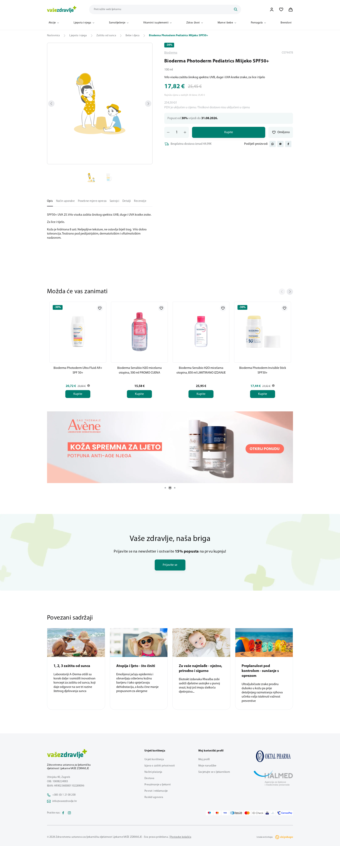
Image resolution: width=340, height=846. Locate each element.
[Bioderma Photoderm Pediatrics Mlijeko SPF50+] (273, 756)
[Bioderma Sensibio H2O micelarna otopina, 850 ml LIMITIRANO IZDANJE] (201, 331)
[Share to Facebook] (288, 144)
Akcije (52, 22)
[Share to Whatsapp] (272, 144)
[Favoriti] (281, 9)
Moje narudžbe (207, 765)
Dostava (149, 778)
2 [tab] (170, 487)
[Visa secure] (267, 813)
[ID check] (254, 813)
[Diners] (236, 813)
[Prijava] (271, 9)
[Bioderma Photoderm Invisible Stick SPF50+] (262, 331)
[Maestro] (209, 813)
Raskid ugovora (153, 797)
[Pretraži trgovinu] (235, 9)
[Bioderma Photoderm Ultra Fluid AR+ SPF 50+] (78, 331)
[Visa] (225, 813)
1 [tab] (165, 487)
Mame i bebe (225, 22)
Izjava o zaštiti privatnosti (159, 765)
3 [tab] (174, 487)
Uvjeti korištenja (154, 759)
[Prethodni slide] (282, 291)
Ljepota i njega (82, 22)
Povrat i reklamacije (156, 790)
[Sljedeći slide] (290, 291)
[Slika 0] (99, 103)
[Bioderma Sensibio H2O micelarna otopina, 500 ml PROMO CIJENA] (139, 331)
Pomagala (257, 22)
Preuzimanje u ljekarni (157, 784)
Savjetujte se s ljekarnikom (214, 772)
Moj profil (204, 759)
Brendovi (286, 22)
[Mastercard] (217, 813)
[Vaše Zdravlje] (62, 9)
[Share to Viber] (280, 144)
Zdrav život (193, 22)
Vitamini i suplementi (155, 22)
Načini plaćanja (153, 772)
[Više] (170, 447)
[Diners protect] (272, 813)
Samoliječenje (117, 22)
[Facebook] (63, 813)
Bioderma (170, 52)
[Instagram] (69, 813)
